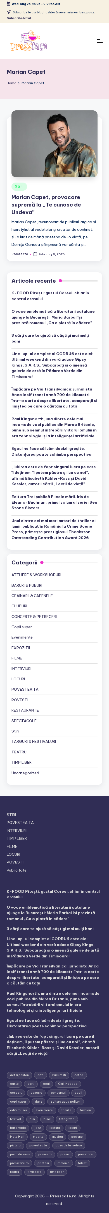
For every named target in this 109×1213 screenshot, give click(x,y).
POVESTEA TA (25, 689)
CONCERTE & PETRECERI (34, 616)
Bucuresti (59, 1075)
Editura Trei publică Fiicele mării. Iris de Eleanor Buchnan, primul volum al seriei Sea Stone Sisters (54, 502)
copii (78, 1093)
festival (15, 1119)
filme (47, 1119)
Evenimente (22, 637)
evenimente (44, 1110)
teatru (14, 1172)
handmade (18, 1128)
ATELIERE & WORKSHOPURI (36, 574)
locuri (72, 1128)
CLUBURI (19, 605)
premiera (45, 1154)
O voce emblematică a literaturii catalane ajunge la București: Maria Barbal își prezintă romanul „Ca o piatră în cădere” (53, 317)
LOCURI (18, 678)
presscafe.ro (19, 1163)
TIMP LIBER (21, 762)
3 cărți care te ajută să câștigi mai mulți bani (50, 338)
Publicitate (17, 870)
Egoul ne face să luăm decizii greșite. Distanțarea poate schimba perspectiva (51, 451)
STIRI (11, 814)
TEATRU (19, 752)
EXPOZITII (20, 647)
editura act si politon (65, 1101)
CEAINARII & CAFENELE (32, 595)
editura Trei (18, 1110)
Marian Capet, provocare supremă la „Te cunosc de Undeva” (46, 204)
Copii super (21, 626)
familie (66, 1110)
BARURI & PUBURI (26, 585)
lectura (54, 1128)
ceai (46, 1084)
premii (65, 1154)
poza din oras (20, 1154)
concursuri (58, 1093)
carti (30, 1084)
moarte (38, 1137)
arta (40, 1075)
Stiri (19, 186)
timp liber (57, 1172)
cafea (78, 1075)
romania (64, 1163)
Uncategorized (25, 772)
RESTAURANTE (25, 710)
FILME (16, 658)
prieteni (43, 1163)
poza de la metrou (69, 1145)
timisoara (34, 1172)
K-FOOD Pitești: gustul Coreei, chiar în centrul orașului (50, 295)
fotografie (66, 1119)
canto (14, 1084)
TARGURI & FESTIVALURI (33, 741)
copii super (18, 1101)
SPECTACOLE (24, 720)
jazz (38, 1128)
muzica (57, 1137)
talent (82, 1163)
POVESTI (19, 699)
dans (38, 1101)
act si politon (19, 1075)
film (32, 1119)
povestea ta (38, 1145)
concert (16, 1093)
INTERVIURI (21, 668)
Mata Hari (17, 1137)
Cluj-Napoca (67, 1084)
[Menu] (99, 40)
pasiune (77, 1137)
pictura (15, 1145)
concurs (36, 1093)
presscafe (85, 1154)
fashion (85, 1110)
